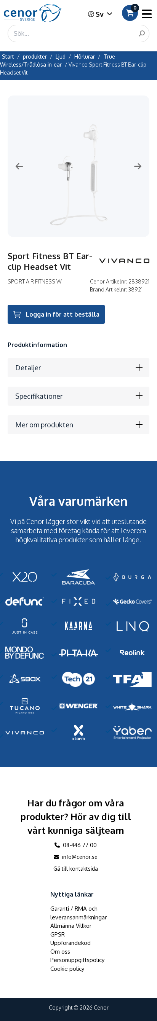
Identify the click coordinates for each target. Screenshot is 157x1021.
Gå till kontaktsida (75, 868)
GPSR (57, 934)
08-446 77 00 (79, 845)
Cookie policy (67, 968)
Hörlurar (84, 56)
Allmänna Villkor (70, 925)
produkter (35, 56)
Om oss (60, 951)
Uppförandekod (70, 942)
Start (8, 56)
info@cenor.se (79, 857)
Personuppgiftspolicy (77, 960)
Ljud (61, 56)
